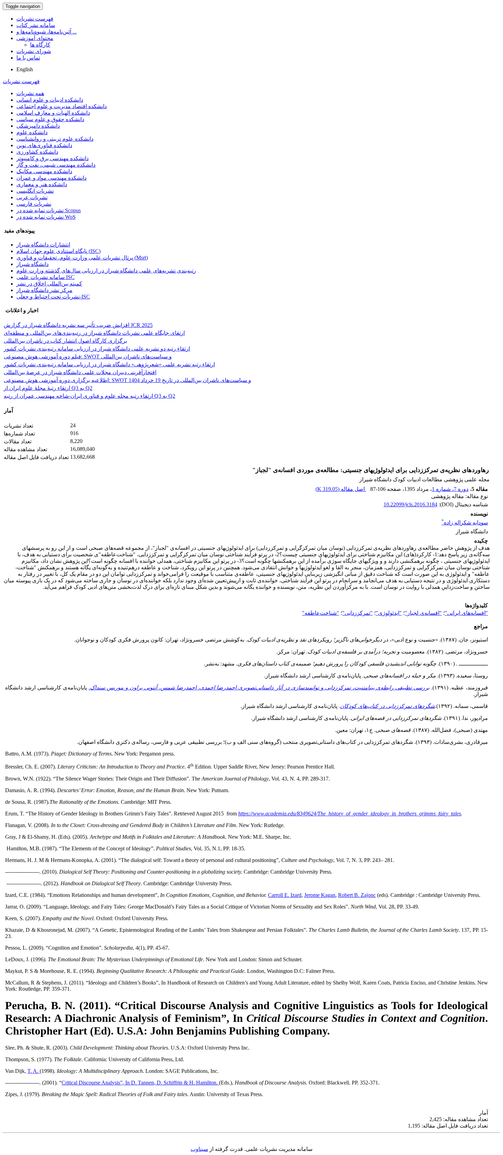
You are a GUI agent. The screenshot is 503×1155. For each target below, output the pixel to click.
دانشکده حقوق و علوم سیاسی (50, 119)
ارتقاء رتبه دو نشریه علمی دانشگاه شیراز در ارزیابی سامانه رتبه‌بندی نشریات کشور (97, 349)
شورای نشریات (33, 51)
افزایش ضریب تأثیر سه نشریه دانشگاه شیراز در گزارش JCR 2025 (78, 325)
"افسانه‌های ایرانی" (466, 613)
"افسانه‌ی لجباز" (423, 613)
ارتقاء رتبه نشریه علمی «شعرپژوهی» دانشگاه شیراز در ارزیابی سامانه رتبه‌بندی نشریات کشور (109, 364)
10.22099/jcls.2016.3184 (410, 504)
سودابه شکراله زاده (464, 522)
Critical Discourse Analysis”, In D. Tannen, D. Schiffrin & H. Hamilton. (140, 1083)
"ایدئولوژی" (389, 613)
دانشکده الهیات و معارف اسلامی (53, 113)
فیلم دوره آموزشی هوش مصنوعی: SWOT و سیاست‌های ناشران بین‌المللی (88, 356)
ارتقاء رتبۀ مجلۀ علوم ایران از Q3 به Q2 (48, 388)
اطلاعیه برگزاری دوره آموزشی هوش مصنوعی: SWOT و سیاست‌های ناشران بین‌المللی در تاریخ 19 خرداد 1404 (127, 380)
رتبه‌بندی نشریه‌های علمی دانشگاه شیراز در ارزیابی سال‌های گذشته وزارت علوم (106, 271)
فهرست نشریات (34, 19)
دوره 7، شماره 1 (450, 489)
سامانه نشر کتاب (35, 25)
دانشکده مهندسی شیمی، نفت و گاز (55, 165)
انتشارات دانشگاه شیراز (43, 245)
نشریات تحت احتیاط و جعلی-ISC (53, 297)
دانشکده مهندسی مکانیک (44, 171)
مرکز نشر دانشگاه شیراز (44, 290)
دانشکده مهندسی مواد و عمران (51, 178)
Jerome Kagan (319, 895)
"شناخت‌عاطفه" (320, 613)
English (24, 69)
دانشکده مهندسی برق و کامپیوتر (52, 158)
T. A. (33, 1071)
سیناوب (199, 1149)
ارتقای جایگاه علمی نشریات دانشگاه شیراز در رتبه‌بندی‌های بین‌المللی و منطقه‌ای (94, 333)
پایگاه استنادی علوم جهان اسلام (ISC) (58, 251)
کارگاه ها (40, 45)
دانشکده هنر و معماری (41, 184)
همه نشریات (30, 93)
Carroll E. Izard (284, 895)
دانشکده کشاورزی (37, 152)
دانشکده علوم (32, 132)
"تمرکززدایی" (357, 613)
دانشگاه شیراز (32, 264)
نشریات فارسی (33, 204)
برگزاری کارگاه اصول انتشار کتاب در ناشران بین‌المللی (65, 341)
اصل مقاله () (340, 489)
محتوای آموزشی (34, 38)
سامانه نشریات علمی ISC (45, 277)
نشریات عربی (32, 197)
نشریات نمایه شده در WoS (46, 217)
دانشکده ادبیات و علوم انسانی (49, 100)
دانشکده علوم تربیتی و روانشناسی (54, 139)
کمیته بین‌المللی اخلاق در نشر (49, 284)
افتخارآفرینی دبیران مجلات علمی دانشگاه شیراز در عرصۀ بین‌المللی (80, 372)
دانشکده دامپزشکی (38, 126)
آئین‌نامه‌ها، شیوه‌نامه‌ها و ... (46, 32)
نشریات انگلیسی (35, 191)
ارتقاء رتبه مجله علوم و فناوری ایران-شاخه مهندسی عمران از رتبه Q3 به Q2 (89, 396)
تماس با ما (28, 58)
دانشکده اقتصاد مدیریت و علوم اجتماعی (61, 106)
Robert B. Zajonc (357, 895)
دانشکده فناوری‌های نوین (44, 145)
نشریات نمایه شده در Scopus (48, 210)
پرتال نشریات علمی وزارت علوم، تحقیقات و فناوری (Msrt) (82, 258)
